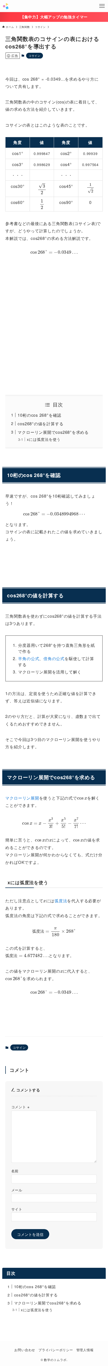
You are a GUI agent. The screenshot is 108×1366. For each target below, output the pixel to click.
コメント (20, 1106)
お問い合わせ (24, 1349)
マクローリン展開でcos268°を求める (53, 432)
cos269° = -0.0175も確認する (54, 559)
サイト (16, 1209)
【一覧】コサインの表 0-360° (53, 1011)
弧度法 (61, 901)
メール (16, 1189)
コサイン (34, 56)
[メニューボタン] (102, 6)
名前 (15, 1170)
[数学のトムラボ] (5, 6)
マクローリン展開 (22, 798)
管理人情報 (85, 1349)
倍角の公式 (54, 658)
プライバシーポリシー (55, 1349)
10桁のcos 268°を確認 (39, 415)
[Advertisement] (54, 324)
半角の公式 (28, 658)
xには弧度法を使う (44, 439)
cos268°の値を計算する (40, 424)
